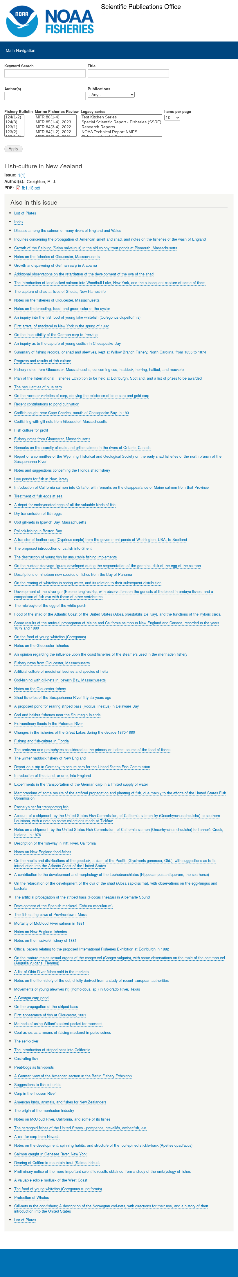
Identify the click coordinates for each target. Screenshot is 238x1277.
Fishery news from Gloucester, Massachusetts (52, 662)
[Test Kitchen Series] (121, 117)
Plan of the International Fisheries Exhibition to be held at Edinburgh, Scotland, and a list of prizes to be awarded (108, 378)
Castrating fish (26, 1058)
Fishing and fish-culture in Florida (41, 741)
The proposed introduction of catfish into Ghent (53, 548)
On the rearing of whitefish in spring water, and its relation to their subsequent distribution (87, 582)
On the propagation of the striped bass (46, 1006)
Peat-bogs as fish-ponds (34, 1067)
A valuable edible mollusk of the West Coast (50, 1180)
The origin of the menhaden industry (44, 1110)
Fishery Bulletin (18, 111)
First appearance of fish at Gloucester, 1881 (50, 1015)
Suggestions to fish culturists (37, 1084)
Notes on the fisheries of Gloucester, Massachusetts (57, 256)
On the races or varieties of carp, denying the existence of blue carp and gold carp (81, 395)
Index (18, 221)
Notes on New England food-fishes (42, 851)
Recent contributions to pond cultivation (46, 404)
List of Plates (25, 213)
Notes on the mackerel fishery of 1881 (45, 940)
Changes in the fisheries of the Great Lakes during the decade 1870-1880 (74, 732)
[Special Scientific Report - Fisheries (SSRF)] (121, 122)
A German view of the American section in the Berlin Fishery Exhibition (73, 1075)
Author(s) (12, 88)
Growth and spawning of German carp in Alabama (55, 265)
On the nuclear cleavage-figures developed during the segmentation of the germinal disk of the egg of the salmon (107, 565)
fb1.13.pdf (31, 188)
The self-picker (26, 1041)
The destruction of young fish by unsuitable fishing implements (65, 557)
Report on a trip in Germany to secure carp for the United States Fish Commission (82, 766)
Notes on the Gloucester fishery (40, 688)
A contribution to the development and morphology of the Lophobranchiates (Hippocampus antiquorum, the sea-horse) (111, 874)
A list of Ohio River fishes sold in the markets (51, 971)
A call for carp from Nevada (36, 1136)
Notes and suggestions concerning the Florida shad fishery (62, 470)
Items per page (177, 111)
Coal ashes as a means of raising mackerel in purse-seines (62, 1032)
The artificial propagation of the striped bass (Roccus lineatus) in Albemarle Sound (82, 897)
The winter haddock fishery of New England (50, 758)
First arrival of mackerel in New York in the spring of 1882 (61, 326)
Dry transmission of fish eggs (38, 513)
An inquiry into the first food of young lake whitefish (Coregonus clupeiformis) (77, 317)
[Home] (50, 21)
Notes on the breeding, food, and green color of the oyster (62, 308)
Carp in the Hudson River (35, 1093)
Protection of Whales (31, 1197)
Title (91, 65)
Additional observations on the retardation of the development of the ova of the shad (84, 274)
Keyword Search (19, 65)
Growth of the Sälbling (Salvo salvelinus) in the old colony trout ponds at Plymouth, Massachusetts (95, 247)
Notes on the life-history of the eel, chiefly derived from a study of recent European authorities (91, 980)
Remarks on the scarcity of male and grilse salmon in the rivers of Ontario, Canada (82, 447)
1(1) (22, 175)
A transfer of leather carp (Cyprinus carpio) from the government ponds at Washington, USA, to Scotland (100, 539)
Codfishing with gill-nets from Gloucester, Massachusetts (60, 421)
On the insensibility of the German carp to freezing (56, 334)
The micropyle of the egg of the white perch (50, 605)
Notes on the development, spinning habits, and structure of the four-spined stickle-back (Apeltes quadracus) (103, 1145)
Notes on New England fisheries (40, 931)
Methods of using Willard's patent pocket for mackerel (58, 1023)
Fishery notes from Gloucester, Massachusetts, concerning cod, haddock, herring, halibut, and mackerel (99, 369)
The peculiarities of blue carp (38, 386)
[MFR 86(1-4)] (55, 117)
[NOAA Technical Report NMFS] (121, 131)
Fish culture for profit (31, 430)
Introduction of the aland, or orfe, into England (52, 775)
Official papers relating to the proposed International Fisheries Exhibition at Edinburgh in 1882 (91, 949)
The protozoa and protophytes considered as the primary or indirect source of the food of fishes (92, 749)
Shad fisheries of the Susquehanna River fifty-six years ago (62, 697)
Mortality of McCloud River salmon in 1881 (49, 923)
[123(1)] (14, 127)
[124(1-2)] (14, 117)
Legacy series (93, 111)
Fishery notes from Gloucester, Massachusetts (52, 438)
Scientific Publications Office (141, 6)
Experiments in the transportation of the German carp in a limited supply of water (81, 784)
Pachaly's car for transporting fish (41, 806)
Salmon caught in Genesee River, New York (50, 1154)
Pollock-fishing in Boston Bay (38, 530)
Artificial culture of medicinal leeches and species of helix (61, 671)
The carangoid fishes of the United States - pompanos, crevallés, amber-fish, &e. (80, 1127)
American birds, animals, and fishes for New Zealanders (60, 1102)
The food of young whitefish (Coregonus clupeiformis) (58, 1188)
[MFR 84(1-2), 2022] (55, 131)
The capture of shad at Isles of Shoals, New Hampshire (60, 291)
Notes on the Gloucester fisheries (41, 645)
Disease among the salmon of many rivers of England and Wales (67, 230)
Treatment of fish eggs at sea (38, 496)
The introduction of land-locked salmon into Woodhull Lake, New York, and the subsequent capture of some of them (109, 282)
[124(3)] (14, 122)
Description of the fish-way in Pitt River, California (55, 843)
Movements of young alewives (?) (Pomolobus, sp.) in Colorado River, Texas (77, 989)
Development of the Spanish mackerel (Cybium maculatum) (63, 905)
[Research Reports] (121, 127)
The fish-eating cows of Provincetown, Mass (50, 914)
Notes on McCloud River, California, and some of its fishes (62, 1119)
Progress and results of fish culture (42, 360)
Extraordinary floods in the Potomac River (48, 723)
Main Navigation (20, 50)
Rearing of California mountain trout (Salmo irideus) (57, 1162)
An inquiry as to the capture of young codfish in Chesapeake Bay (67, 343)
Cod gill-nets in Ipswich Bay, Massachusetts (50, 522)
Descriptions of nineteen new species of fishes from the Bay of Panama (73, 574)
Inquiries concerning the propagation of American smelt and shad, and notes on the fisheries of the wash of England (110, 239)
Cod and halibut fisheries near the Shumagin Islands (57, 714)
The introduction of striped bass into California (52, 1049)
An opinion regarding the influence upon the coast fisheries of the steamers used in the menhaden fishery (100, 654)
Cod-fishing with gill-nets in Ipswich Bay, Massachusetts (60, 680)
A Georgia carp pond (31, 997)
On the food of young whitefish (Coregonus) (50, 636)
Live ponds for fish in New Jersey (41, 478)
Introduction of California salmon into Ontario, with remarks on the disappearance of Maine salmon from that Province (111, 487)
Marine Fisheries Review (57, 111)
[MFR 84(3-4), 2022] (55, 127)
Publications (99, 88)
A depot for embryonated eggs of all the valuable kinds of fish (65, 504)
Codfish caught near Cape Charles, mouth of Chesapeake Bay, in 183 (71, 412)
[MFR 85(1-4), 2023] (55, 122)
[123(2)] (14, 131)
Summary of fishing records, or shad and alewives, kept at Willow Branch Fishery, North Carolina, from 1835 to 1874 (110, 352)
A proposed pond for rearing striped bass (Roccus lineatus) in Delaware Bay (76, 706)
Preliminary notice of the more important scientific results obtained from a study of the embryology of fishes (102, 1171)
